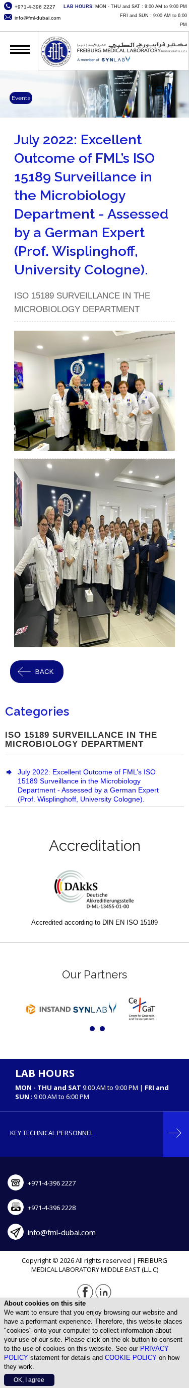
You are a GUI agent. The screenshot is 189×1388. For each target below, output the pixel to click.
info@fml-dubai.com (62, 1232)
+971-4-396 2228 (52, 1207)
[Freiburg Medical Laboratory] (113, 65)
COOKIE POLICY (131, 1357)
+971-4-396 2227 (52, 1182)
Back (44, 671)
